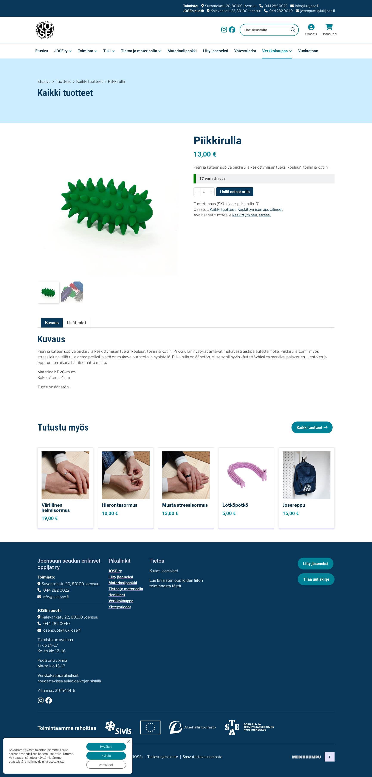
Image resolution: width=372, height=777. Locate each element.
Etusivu (41, 51)
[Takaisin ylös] (330, 757)
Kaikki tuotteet (89, 81)
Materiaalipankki (182, 51)
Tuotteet (63, 81)
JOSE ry (61, 51)
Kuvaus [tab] (52, 322)
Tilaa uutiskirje (316, 579)
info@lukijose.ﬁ (307, 6)
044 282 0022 (275, 6)
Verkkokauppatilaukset (58, 675)
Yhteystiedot (245, 51)
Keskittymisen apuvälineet (260, 209)
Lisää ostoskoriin (235, 191)
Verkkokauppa (275, 51)
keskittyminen (244, 215)
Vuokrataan (308, 51)
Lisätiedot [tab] (76, 322)
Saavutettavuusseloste (202, 757)
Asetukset (106, 764)
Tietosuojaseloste (162, 757)
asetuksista (57, 761)
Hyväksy (106, 746)
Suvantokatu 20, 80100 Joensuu (230, 6)
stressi (265, 215)
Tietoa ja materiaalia (139, 51)
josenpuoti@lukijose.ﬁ (317, 11)
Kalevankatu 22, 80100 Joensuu (236, 11)
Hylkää (106, 755)
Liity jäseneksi (215, 51)
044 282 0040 (281, 11)
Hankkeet (116, 595)
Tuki (107, 51)
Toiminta (85, 51)
